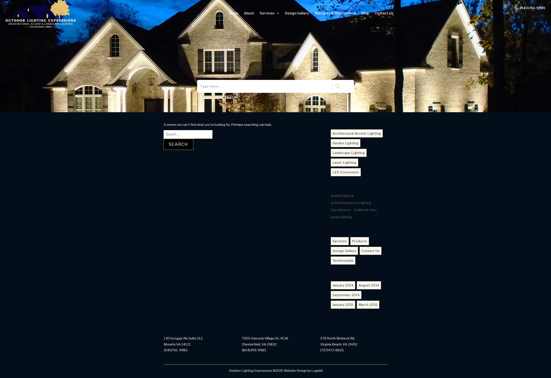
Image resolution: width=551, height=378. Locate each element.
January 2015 (343, 304)
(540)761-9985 (532, 8)
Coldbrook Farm (365, 210)
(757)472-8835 (332, 350)
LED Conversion (346, 172)
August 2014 (369, 285)
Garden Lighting (346, 143)
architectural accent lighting (351, 203)
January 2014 (343, 285)
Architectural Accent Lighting (357, 133)
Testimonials (343, 260)
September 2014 (346, 295)
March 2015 (368, 304)
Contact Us (370, 251)
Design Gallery (344, 251)
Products (359, 241)
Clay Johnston (341, 210)
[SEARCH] (336, 86)
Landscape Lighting (349, 153)
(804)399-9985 (254, 350)
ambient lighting (342, 196)
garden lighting (341, 217)
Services (340, 241)
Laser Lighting (344, 162)
